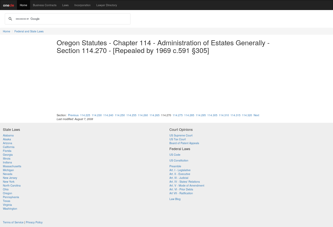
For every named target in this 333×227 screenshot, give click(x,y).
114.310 (224, 115)
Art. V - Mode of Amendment (186, 185)
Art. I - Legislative (180, 170)
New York (8, 181)
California (8, 147)
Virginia (7, 205)
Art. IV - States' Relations (184, 181)
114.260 (143, 115)
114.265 (155, 115)
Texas (6, 201)
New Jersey (10, 178)
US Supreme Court (181, 135)
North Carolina (12, 185)
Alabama (8, 135)
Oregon (7, 193)
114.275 (178, 115)
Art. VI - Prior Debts (181, 189)
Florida (7, 151)
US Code (174, 154)
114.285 (189, 115)
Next (256, 115)
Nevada (7, 174)
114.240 (108, 115)
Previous (73, 115)
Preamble (175, 166)
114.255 (131, 115)
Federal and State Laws (29, 31)
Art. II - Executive (179, 174)
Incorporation (82, 5)
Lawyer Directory (106, 5)
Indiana (7, 162)
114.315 (235, 115)
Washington (10, 208)
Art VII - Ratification (181, 193)
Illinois (6, 158)
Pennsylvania (11, 197)
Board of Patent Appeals (184, 143)
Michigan (8, 170)
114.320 (247, 115)
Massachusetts (12, 166)
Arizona (7, 143)
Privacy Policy (34, 222)
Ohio (6, 189)
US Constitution (178, 160)
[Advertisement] (166, 83)
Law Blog (175, 199)
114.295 (201, 115)
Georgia (8, 154)
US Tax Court (177, 139)
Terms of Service (13, 222)
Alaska (7, 139)
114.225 (85, 115)
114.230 (97, 115)
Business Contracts (44, 5)
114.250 (120, 115)
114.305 (212, 115)
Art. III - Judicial (178, 178)
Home (23, 5)
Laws (65, 5)
